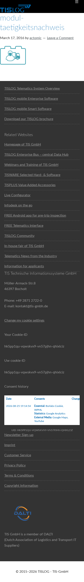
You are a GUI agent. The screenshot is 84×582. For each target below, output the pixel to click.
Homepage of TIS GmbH (22, 144)
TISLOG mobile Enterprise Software (31, 98)
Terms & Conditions (19, 475)
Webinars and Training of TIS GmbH (31, 165)
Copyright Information (21, 485)
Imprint (9, 445)
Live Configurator (17, 195)
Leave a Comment (60, 38)
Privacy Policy (15, 465)
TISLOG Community (19, 236)
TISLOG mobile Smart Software (27, 109)
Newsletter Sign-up (18, 435)
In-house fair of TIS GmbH (24, 246)
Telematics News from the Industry (30, 256)
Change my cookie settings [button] (24, 320)
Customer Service (17, 455)
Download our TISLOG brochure (28, 119)
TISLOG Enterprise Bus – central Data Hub (36, 154)
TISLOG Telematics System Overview (32, 88)
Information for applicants (24, 266)
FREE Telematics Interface (23, 225)
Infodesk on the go (18, 205)
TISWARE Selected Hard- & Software (32, 175)
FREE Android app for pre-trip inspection (35, 215)
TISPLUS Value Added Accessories (30, 185)
